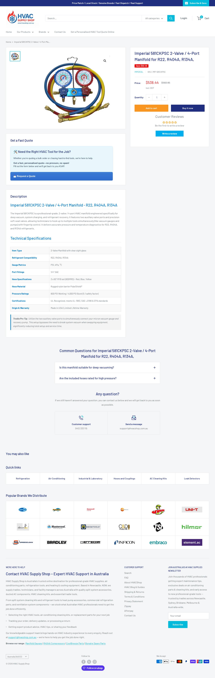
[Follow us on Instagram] (95, 662)
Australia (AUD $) (14, 656)
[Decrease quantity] (149, 97)
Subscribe (178, 624)
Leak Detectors (192, 478)
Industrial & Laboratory (90, 478)
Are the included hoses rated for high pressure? (87, 378)
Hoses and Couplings (124, 478)
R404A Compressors (54, 643)
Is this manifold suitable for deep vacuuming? (86, 367)
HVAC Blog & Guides (134, 587)
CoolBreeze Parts (75, 643)
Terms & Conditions (134, 596)
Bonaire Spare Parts (95, 643)
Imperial (139, 72)
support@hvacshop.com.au (22, 637)
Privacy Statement (133, 601)
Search (127, 572)
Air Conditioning (56, 478)
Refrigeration (23, 478)
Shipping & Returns (134, 591)
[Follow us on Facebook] (83, 662)
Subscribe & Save (198, 3)
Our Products (23, 31)
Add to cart (151, 108)
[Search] (171, 18)
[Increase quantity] (164, 97)
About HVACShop (133, 582)
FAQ (126, 577)
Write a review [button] (169, 133)
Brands (42, 31)
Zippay (127, 606)
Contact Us (60, 31)
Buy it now (187, 108)
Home (9, 31)
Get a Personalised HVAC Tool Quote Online (92, 31)
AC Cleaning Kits (158, 478)
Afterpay (128, 610)
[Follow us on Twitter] (89, 662)
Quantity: (139, 97)
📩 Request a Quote (24, 176)
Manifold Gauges (33, 643)
